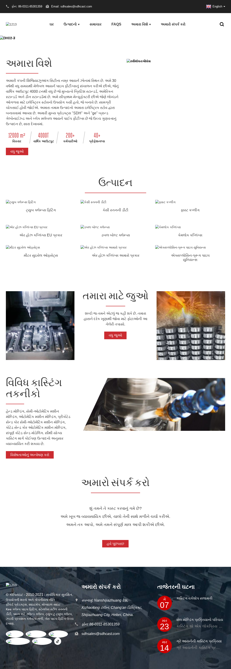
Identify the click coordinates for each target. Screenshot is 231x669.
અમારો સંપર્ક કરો (173, 24)
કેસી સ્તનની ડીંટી (115, 210)
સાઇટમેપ (34, 604)
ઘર (52, 24)
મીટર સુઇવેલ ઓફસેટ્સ (41, 255)
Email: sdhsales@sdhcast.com (71, 6)
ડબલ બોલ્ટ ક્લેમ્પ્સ (115, 235)
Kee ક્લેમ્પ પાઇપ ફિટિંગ (21, 609)
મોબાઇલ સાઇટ (51, 604)
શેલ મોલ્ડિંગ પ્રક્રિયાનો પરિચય (199, 620)
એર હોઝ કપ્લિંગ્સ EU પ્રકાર (40, 235)
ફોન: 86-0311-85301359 (100, 624)
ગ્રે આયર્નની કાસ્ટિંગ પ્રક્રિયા (199, 641)
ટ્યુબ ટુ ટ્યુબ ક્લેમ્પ (59, 614)
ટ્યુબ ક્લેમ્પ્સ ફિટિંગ (41, 210)
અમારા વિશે (139, 24)
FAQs (116, 24)
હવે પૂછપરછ (115, 544)
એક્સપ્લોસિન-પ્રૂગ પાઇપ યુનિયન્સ (190, 258)
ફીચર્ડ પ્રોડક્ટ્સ (16, 604)
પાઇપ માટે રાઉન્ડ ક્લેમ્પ (28, 614)
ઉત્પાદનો (70, 24)
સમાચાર (96, 24)
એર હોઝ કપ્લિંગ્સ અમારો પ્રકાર (115, 255)
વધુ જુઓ (17, 151)
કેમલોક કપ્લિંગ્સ (190, 235)
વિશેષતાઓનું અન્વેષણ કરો (29, 455)
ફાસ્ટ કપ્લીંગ (190, 210)
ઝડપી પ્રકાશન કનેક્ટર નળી (24, 619)
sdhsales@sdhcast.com (100, 634)
